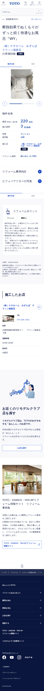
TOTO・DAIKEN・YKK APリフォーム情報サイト (20, 544)
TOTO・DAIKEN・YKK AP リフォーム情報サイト (12, 632)
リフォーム (14, 572)
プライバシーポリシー (9, 672)
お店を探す (22, 448)
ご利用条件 (6, 666)
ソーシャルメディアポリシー (11, 678)
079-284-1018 (23, 320)
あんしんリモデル (9, 585)
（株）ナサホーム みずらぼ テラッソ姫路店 (21, 48)
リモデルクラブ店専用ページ (13, 641)
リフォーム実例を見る (29, 572)
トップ (4, 572)
